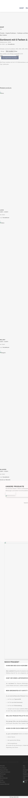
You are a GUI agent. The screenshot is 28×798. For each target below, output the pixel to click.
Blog (24, 765)
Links (24, 767)
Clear (16, 51)
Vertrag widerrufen (14, 797)
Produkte (2, 33)
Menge (2, 51)
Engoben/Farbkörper (11, 33)
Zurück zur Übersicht (5, 479)
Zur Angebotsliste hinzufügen (10, 57)
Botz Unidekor (3, 35)
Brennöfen (2, 782)
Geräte (1, 780)
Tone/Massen (3, 767)
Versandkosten (11, 44)
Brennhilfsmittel (4, 778)
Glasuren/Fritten (4, 770)
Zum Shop (11, 493)
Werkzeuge (3, 774)
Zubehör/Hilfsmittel (4, 784)
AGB (24, 778)
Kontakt (25, 772)
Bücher (2, 776)
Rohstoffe (2, 765)
